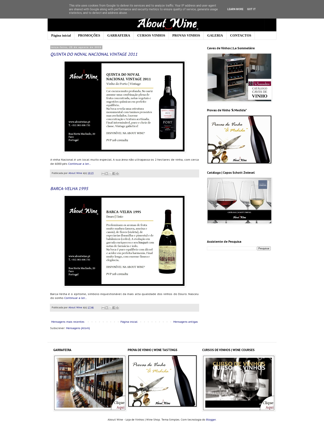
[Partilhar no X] (110, 173)
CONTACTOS (240, 35)
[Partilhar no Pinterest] (117, 173)
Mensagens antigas (185, 321)
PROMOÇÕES (89, 35)
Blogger (211, 419)
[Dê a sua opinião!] (107, 173)
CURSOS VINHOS (151, 35)
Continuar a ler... (79, 163)
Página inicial (61, 35)
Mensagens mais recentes (67, 321)
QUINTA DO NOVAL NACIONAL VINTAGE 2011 (93, 54)
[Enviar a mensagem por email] (103, 173)
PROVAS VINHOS (186, 35)
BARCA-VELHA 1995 (69, 188)
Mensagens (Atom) (78, 328)
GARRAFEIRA (118, 35)
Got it (251, 9)
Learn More (235, 9)
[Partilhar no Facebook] (114, 173)
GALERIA (215, 35)
